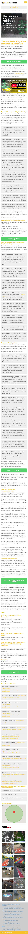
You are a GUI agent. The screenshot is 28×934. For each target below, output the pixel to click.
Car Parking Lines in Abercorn (10, 922)
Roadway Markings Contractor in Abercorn (13, 911)
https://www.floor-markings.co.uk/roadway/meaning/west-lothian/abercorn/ (11, 706)
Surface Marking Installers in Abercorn (11, 904)
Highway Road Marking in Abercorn (11, 916)
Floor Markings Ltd (19, 73)
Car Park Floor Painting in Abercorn (11, 923)
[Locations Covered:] (1, 2)
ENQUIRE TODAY (14, 61)
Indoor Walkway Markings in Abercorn (12, 929)
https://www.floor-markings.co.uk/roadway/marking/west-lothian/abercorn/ (11, 690)
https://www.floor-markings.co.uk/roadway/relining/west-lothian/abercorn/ (13, 722)
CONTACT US (14, 672)
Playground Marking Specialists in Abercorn (13, 908)
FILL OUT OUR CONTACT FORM (14, 581)
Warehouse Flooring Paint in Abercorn (12, 927)
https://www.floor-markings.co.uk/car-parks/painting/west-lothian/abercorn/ (13, 744)
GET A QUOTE (14, 239)
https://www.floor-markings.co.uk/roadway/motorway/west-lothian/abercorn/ (11, 715)
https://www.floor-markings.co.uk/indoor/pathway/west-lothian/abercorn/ (10, 767)
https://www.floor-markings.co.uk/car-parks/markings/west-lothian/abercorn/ (13, 729)
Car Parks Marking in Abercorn (10, 920)
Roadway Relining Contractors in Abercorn (13, 917)
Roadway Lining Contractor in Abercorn (12, 913)
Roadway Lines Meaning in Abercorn (11, 914)
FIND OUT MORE (14, 470)
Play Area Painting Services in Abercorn (12, 907)
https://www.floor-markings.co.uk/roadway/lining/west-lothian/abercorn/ (14, 697)
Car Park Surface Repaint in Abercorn (12, 925)
